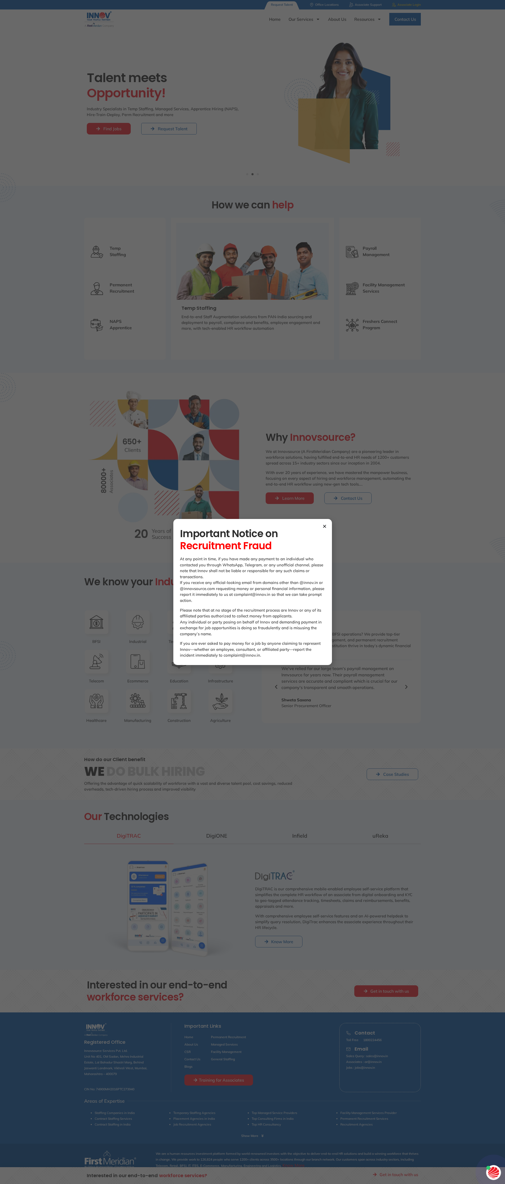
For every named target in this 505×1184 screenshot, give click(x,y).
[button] (324, 526)
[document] (252, 592)
